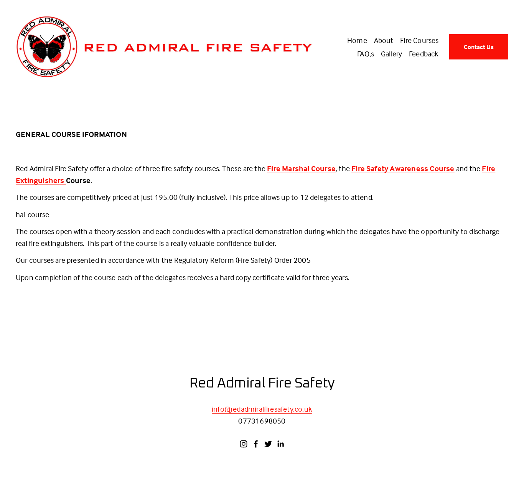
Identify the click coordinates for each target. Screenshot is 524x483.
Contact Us (479, 47)
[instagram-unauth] (243, 444)
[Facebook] (256, 444)
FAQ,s (365, 53)
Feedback (424, 53)
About (384, 40)
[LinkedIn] (280, 444)
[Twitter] (268, 444)
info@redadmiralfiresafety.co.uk (262, 409)
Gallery (391, 53)
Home (357, 40)
